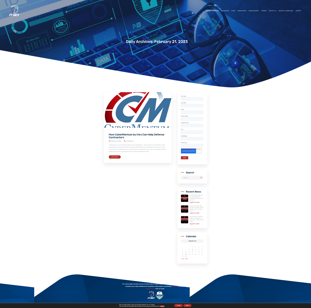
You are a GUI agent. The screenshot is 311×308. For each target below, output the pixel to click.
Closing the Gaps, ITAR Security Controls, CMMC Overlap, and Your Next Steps (197, 208)
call (173, 286)
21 (185, 254)
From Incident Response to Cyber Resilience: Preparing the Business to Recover (197, 197)
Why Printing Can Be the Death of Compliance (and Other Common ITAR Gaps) (197, 219)
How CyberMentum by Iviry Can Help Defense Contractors (136, 136)
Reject (187, 305)
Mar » (187, 259)
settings (162, 306)
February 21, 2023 (116, 141)
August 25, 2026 (194, 202)
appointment (150, 289)
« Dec (182, 259)
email (176, 286)
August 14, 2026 (194, 213)
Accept (178, 305)
